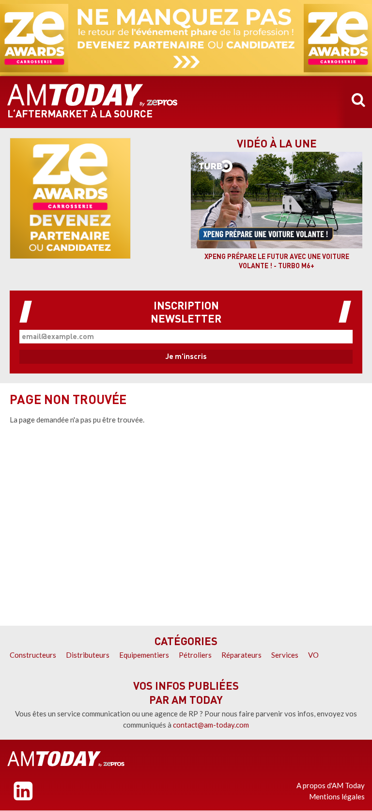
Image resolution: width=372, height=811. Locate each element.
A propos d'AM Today (330, 785)
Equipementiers (144, 654)
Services (284, 654)
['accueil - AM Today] (65, 758)
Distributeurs (87, 654)
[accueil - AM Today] (92, 95)
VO (313, 654)
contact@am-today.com (211, 724)
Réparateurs (241, 654)
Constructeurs (33, 654)
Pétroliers (195, 654)
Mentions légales (337, 796)
